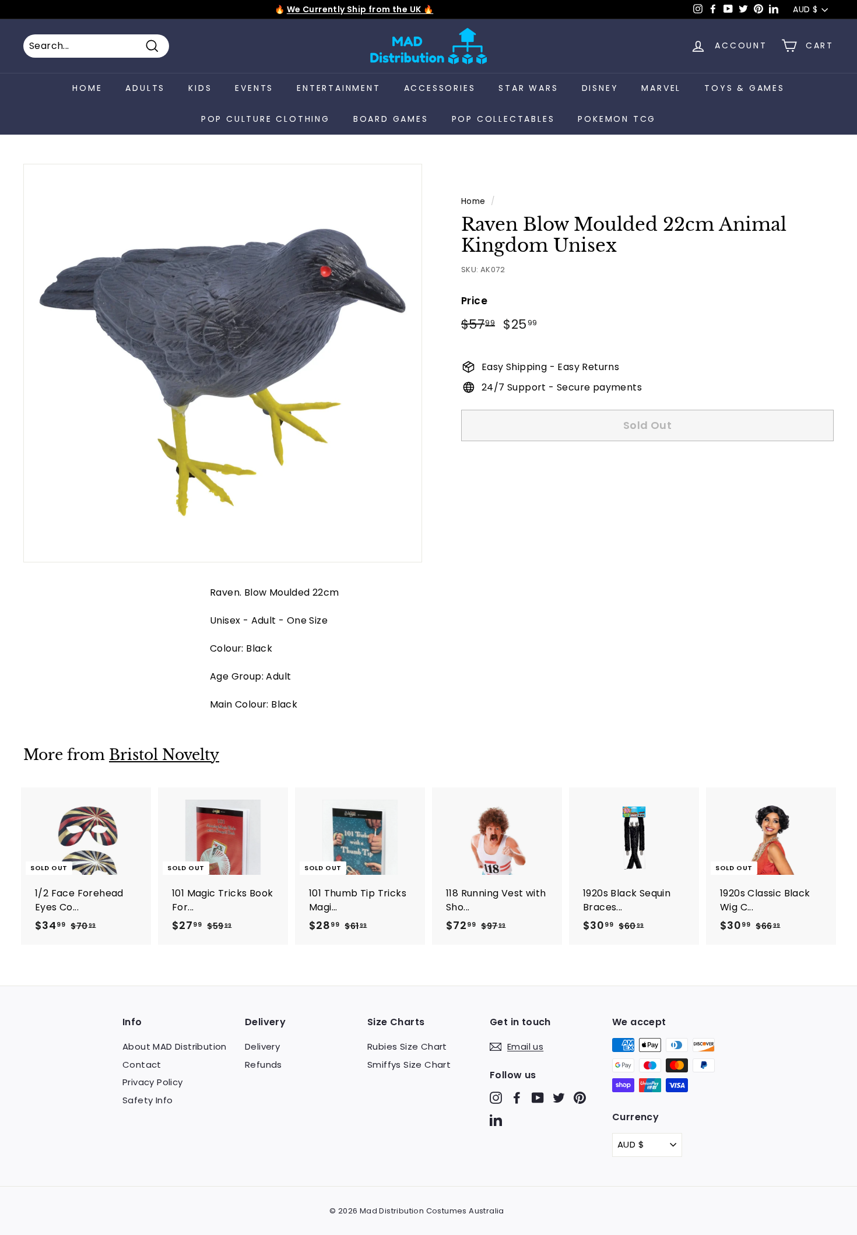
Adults (145, 88)
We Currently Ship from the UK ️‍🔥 (360, 9)
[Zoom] (223, 363)
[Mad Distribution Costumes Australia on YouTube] (538, 1097)
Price (474, 300)
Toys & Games (744, 88)
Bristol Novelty (164, 755)
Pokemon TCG (617, 119)
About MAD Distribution (174, 1046)
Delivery (262, 1046)
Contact (141, 1064)
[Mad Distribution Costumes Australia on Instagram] (496, 1097)
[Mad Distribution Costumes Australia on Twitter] (559, 1097)
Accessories (440, 88)
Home (87, 88)
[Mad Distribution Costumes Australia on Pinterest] (580, 1097)
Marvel (661, 88)
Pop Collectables (503, 119)
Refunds (263, 1064)
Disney (600, 88)
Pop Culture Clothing (265, 119)
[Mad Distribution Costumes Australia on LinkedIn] (496, 1119)
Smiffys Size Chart (409, 1064)
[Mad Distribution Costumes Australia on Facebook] (517, 1097)
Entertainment (338, 88)
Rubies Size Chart (407, 1046)
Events (254, 88)
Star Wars (528, 88)
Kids (200, 88)
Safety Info (147, 1100)
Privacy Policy (152, 1082)
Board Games (390, 119)
